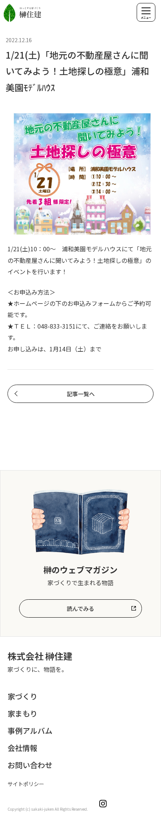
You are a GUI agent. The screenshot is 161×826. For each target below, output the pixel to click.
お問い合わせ (29, 765)
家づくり (22, 696)
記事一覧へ (81, 394)
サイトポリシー (25, 784)
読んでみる (80, 608)
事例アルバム (29, 730)
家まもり (22, 713)
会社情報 (22, 747)
